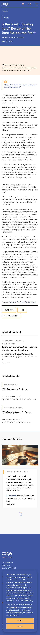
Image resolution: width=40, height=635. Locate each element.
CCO (22, 310)
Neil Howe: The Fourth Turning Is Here (22, 302)
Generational (11, 316)
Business (9, 310)
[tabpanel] (20, 476)
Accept (20, 620)
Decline (20, 626)
